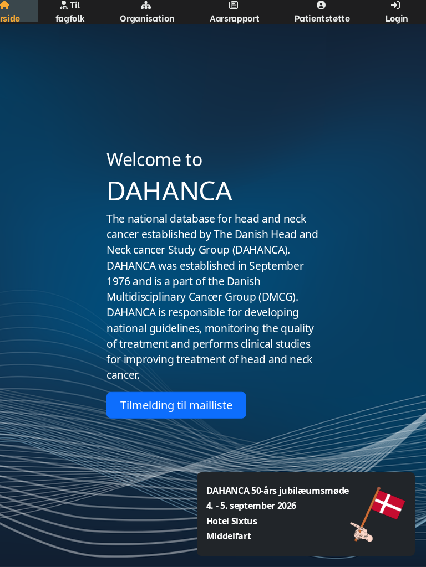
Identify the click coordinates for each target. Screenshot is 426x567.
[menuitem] (70, 11)
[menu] (213, 11)
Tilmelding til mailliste (176, 404)
